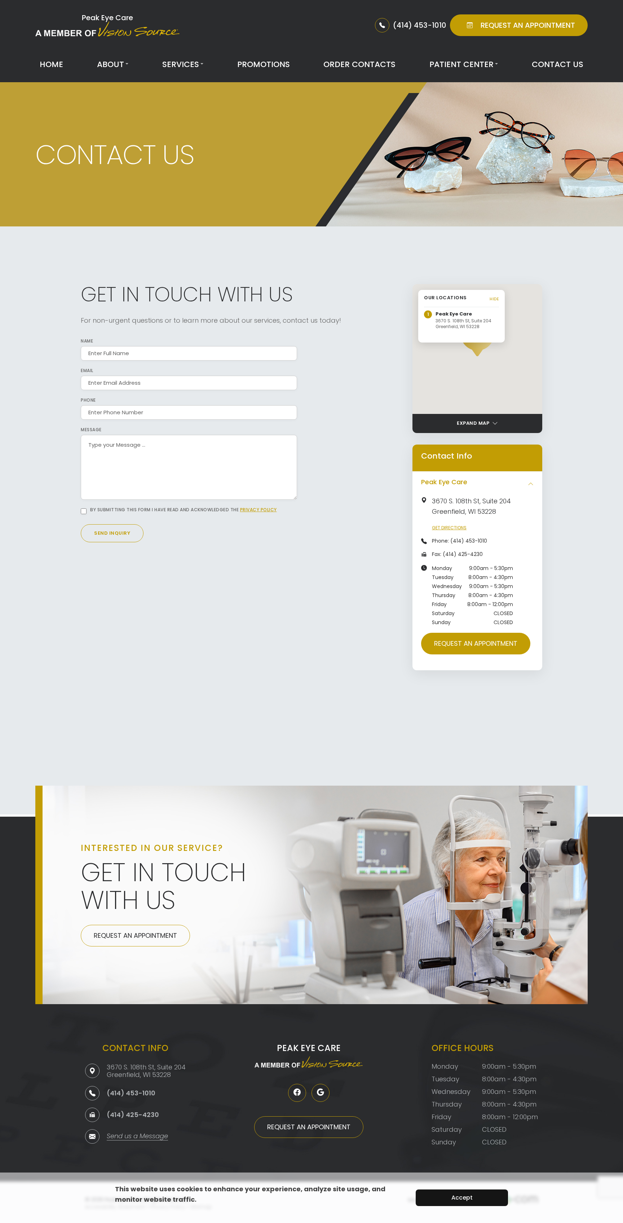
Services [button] (180, 64)
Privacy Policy (258, 510)
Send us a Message (137, 1136)
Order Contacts (359, 64)
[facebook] (297, 1093)
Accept (462, 1197)
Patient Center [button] (461, 64)
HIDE (494, 299)
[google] (321, 1093)
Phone (88, 400)
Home (51, 64)
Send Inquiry (112, 533)
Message (91, 430)
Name (87, 341)
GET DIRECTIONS (449, 528)
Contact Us (557, 64)
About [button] (110, 64)
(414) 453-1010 (468, 540)
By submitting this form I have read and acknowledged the (183, 510)
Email (87, 370)
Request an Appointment (475, 643)
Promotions (263, 64)
